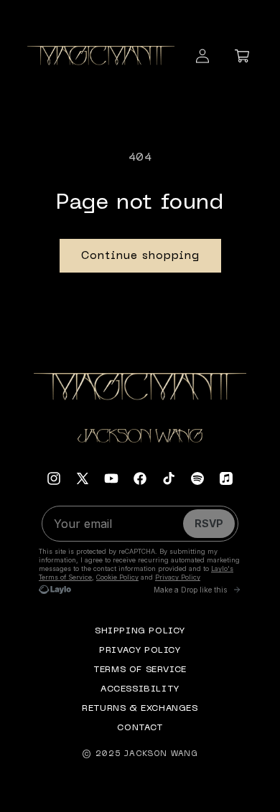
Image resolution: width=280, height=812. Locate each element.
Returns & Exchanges (139, 708)
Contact (139, 728)
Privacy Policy (139, 650)
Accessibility (140, 689)
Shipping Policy (140, 631)
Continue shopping (140, 256)
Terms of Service (140, 670)
